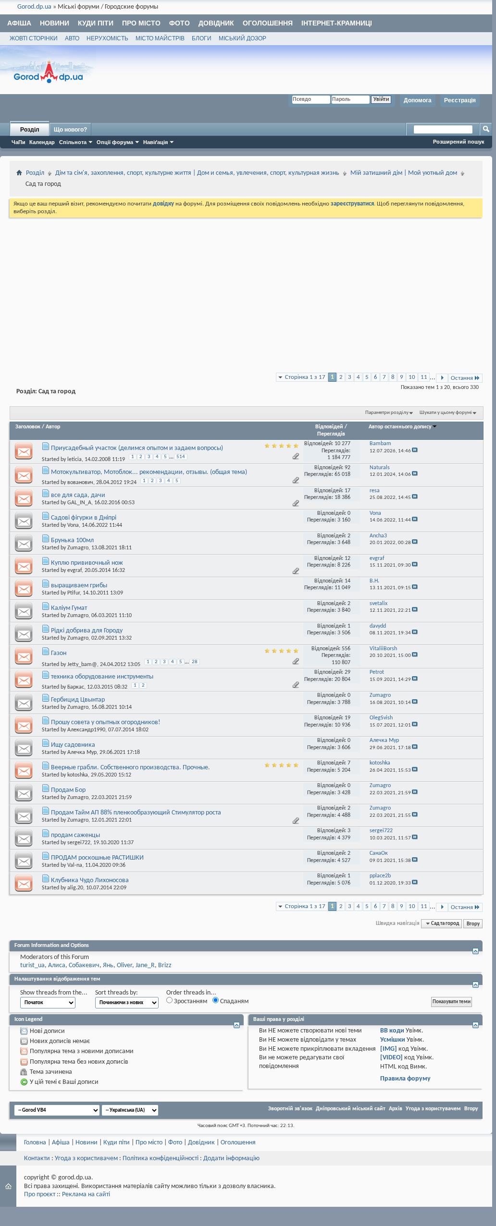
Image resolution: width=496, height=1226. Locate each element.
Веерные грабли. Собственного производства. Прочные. (130, 767)
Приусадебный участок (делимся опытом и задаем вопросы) (137, 448)
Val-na (74, 865)
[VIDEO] (391, 1057)
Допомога (418, 100)
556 (346, 649)
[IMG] (388, 1049)
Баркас (75, 687)
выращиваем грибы (79, 585)
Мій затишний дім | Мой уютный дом (403, 173)
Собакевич (84, 965)
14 (347, 581)
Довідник (216, 23)
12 (347, 558)
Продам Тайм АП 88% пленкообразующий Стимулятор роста (136, 812)
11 (424, 377)
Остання (462, 378)
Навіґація (155, 142)
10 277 (342, 444)
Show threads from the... (53, 992)
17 (347, 491)
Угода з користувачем (433, 1109)
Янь (108, 965)
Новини (54, 23)
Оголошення (268, 23)
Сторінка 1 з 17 (305, 377)
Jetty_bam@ (82, 665)
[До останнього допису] (415, 451)
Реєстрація (460, 100)
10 (412, 377)
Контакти (37, 1158)
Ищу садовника (73, 745)
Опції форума (115, 142)
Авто (72, 38)
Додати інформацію (231, 1158)
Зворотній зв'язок (290, 1109)
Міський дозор (242, 38)
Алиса (56, 965)
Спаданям (233, 1001)
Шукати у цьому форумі (446, 412)
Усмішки (392, 1040)
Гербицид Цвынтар (78, 700)
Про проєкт (39, 1194)
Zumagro (77, 548)
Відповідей (329, 427)
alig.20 (75, 888)
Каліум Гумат (69, 608)
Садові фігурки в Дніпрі (83, 518)
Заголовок (27, 427)
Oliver (124, 965)
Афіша (19, 23)
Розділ (29, 129)
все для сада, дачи (78, 495)
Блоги (201, 38)
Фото (179, 23)
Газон (58, 653)
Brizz (165, 965)
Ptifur (73, 593)
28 (195, 662)
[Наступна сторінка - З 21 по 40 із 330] (442, 378)
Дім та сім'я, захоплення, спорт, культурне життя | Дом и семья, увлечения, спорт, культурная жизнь (197, 173)
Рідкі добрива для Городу (87, 630)
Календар (42, 142)
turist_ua (32, 965)
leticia (74, 459)
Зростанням (190, 1001)
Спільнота (73, 142)
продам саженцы (75, 835)
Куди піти (95, 23)
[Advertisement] (246, 291)
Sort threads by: (116, 992)
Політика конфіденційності (160, 1158)
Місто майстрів (160, 38)
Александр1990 (86, 730)
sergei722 (78, 843)
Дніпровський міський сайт (350, 1109)
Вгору (473, 923)
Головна (35, 1142)
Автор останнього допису (400, 427)
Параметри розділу (387, 412)
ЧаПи (18, 142)
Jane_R (145, 965)
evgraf (74, 570)
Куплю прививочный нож (87, 563)
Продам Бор (68, 790)
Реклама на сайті (86, 1194)
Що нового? (70, 129)
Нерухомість (107, 38)
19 (347, 718)
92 (347, 468)
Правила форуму (405, 1078)
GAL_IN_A (79, 503)
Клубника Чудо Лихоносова (90, 880)
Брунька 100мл (72, 540)
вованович (80, 483)
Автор (53, 427)
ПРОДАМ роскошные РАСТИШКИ (97, 858)
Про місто (141, 23)
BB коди (392, 1030)
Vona (73, 525)
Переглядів (331, 434)
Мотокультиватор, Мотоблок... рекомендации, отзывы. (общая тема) (149, 472)
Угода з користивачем (86, 1158)
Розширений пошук (458, 142)
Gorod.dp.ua (34, 7)
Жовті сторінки (34, 38)
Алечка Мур (82, 752)
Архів (395, 1109)
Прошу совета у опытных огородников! (106, 722)
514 (180, 457)
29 (347, 672)
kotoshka (77, 775)
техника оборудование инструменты (102, 676)
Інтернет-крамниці (336, 23)
